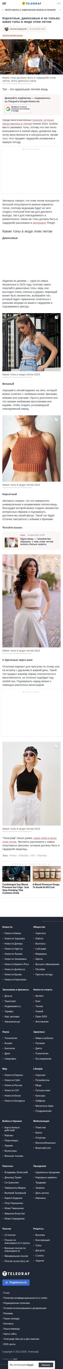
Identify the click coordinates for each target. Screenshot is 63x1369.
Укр (59, 3)
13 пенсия (10, 1235)
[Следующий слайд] (60, 10)
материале (39, 222)
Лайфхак (40, 1101)
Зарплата (40, 933)
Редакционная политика (17, 1303)
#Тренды (42, 855)
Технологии (11, 1038)
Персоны (7, 1166)
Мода (22, 535)
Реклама (8, 1313)
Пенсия (6, 1228)
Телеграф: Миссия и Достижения (21, 1339)
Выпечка (40, 1235)
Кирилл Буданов (13, 1198)
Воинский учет (43, 1148)
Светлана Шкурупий (18, 29)
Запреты (40, 1188)
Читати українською (12, 36)
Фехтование (42, 1021)
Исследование (43, 1058)
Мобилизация (41, 1121)
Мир (4, 1069)
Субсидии (40, 949)
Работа (39, 938)
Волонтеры (11, 1151)
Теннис (39, 1006)
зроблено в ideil (10, 1359)
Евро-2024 (41, 1016)
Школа (39, 959)
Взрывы (9, 1135)
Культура (40, 1095)
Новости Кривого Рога (17, 964)
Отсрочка (40, 1138)
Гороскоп (40, 1075)
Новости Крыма (13, 974)
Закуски (39, 1260)
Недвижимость (13, 1006)
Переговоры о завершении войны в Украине (30, 10)
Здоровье (39, 1032)
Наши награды (12, 1318)
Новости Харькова (15, 938)
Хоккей (39, 1011)
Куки (30, 1365)
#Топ (32, 855)
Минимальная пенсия (16, 1256)
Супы (38, 1245)
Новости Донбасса (15, 969)
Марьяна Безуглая (15, 1213)
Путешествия (42, 1090)
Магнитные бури (44, 1106)
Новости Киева (13, 933)
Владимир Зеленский (16, 1172)
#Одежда (23, 855)
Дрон (7, 1053)
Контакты (9, 1323)
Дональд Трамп (13, 1177)
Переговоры (11, 1140)
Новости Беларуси (15, 1101)
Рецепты (38, 1228)
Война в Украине (12, 1121)
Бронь (38, 1132)
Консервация (42, 1240)
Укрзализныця (12, 1021)
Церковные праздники (47, 1172)
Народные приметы (46, 1177)
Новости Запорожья (16, 959)
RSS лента (9, 1344)
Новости (7, 927)
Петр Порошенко (14, 1203)
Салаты (39, 1255)
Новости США (12, 1080)
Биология (10, 1048)
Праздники (39, 1166)
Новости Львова (13, 954)
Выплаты (40, 943)
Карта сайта (10, 1334)
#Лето (13, 855)
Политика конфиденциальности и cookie (25, 1298)
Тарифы (9, 1011)
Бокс (38, 1001)
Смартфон (10, 1058)
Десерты (40, 1250)
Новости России (13, 1085)
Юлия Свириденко (15, 1218)
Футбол (39, 996)
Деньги (8, 996)
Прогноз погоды (44, 974)
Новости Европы (14, 1075)
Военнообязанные (45, 1143)
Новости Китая (13, 1095)
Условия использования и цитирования (25, 1308)
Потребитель (42, 1080)
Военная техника (14, 1156)
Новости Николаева (15, 979)
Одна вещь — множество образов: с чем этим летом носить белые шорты (36, 542)
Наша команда (12, 1329)
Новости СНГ (12, 1090)
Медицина (41, 954)
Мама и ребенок (44, 1038)
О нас (7, 1293)
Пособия (40, 969)
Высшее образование (47, 964)
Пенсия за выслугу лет (17, 1261)
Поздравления (43, 1111)
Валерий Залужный (15, 1193)
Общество (39, 927)
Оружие (9, 1145)
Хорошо (46, 1365)
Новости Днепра (14, 943)
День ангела (42, 1193)
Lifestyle (38, 1069)
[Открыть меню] (4, 3)
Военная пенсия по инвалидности (15, 1249)
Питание (40, 1043)
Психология (41, 1053)
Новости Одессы (14, 949)
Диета (38, 1048)
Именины (40, 1198)
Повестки (40, 1127)
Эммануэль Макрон (15, 1188)
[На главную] (31, 3)
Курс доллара (12, 1016)
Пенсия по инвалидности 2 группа (17, 1241)
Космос (8, 1043)
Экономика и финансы (15, 989)
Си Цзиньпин (12, 1182)
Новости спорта (42, 989)
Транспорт (10, 1001)
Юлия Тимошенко (14, 1208)
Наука (5, 1032)
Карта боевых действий (12, 1129)
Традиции (40, 1182)
